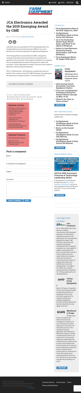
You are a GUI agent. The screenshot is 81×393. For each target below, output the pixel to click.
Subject (8, 171)
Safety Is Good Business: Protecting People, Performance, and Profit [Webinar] (66, 51)
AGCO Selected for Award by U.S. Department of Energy (17, 119)
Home (69, 382)
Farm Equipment (70, 70)
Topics (7, 2)
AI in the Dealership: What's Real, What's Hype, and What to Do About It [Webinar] (65, 43)
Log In (62, 2)
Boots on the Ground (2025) (65, 129)
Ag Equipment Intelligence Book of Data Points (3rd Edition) (67, 141)
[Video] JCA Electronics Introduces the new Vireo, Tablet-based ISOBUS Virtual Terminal (17, 111)
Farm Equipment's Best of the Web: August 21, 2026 (67, 29)
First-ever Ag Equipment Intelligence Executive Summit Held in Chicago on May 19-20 (66, 93)
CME (40, 97)
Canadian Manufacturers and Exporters (22, 97)
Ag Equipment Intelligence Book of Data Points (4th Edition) (67, 35)
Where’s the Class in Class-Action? (65, 100)
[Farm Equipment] (58, 74)
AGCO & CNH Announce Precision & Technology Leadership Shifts (65, 175)
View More (60, 105)
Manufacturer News (28, 37)
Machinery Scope (71, 311)
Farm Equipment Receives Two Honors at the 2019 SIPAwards (17, 125)
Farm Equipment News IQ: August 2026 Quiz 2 (66, 58)
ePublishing (31, 388)
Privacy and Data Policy (50, 385)
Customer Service (48, 382)
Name (8, 156)
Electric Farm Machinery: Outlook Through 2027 (16, 142)
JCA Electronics (14, 99)
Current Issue (60, 382)
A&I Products (71, 224)
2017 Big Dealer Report (17, 138)
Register (70, 2)
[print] (14, 42)
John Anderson (28, 99)
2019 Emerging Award (23, 95)
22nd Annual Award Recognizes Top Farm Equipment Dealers (65, 86)
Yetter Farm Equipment (66, 282)
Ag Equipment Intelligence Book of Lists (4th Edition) (67, 134)
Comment (10, 179)
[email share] (10, 42)
